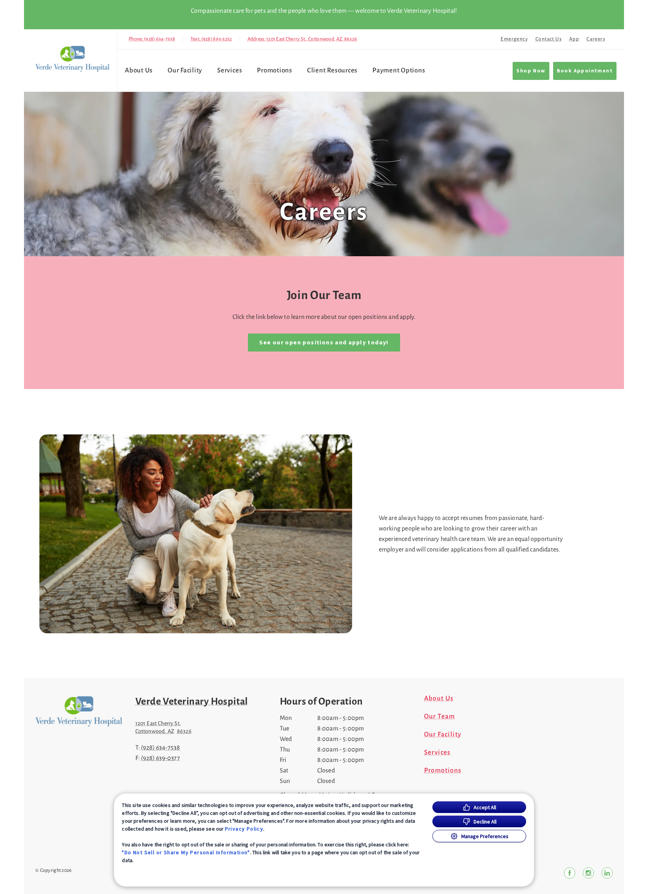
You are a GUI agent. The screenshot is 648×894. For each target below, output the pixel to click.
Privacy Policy (244, 828)
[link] (72, 59)
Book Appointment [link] (585, 71)
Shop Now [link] (530, 71)
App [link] (574, 39)
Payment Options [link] (398, 70)
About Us (139, 70)
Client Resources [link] (332, 70)
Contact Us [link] (549, 39)
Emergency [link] (514, 39)
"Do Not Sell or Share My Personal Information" (186, 852)
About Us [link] (439, 698)
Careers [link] (595, 39)
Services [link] (229, 70)
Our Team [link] (439, 716)
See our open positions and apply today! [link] (324, 342)
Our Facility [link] (185, 70)
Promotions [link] (274, 70)
